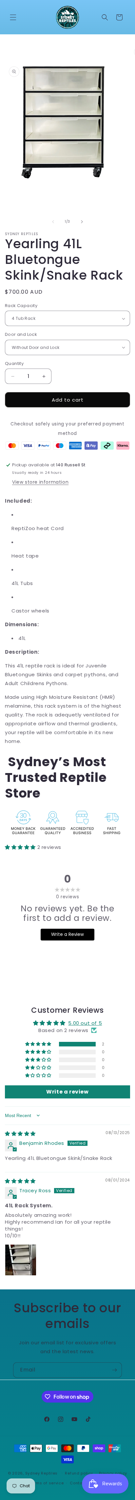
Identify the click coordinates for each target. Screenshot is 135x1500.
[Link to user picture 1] (20, 1260)
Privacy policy (113, 1473)
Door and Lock (21, 334)
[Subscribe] (114, 1370)
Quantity (14, 363)
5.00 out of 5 (85, 1023)
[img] (20, 1133)
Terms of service (46, 1483)
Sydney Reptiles (42, 1472)
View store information (40, 482)
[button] (13, 17)
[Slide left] (53, 222)
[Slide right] (82, 222)
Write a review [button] (67, 1091)
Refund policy (79, 1473)
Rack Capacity (21, 305)
